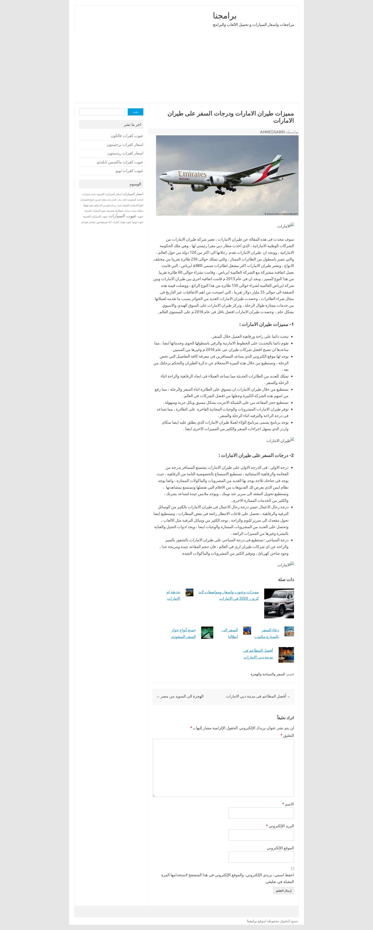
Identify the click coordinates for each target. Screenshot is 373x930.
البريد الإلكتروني (280, 826)
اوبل (119, 205)
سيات (133, 210)
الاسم (288, 804)
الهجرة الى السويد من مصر (180, 696)
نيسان (92, 222)
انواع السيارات (87, 199)
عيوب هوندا (125, 222)
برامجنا (225, 15)
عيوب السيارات (122, 215)
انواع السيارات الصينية (132, 205)
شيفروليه (110, 211)
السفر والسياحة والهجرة (268, 674)
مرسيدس (102, 221)
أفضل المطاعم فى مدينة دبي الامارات (258, 696)
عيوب (140, 216)
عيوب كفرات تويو (129, 171)
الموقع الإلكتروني (280, 848)
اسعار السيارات (133, 194)
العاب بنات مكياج (109, 199)
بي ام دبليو (100, 205)
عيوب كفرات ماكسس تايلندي (120, 162)
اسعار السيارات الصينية (109, 194)
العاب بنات (121, 199)
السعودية (131, 199)
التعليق (287, 735)
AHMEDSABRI (272, 132)
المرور (98, 200)
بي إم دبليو (111, 205)
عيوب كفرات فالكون (127, 136)
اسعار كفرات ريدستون (125, 153)
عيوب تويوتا (137, 222)
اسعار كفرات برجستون (125, 144)
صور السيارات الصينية (95, 210)
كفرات (115, 222)
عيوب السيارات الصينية (95, 216)
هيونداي (84, 222)
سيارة (119, 210)
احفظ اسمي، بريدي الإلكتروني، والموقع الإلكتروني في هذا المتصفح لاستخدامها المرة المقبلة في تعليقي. (227, 878)
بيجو (92, 205)
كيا (110, 222)
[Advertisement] (186, 67)
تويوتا (86, 205)
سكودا (140, 210)
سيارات (127, 211)
